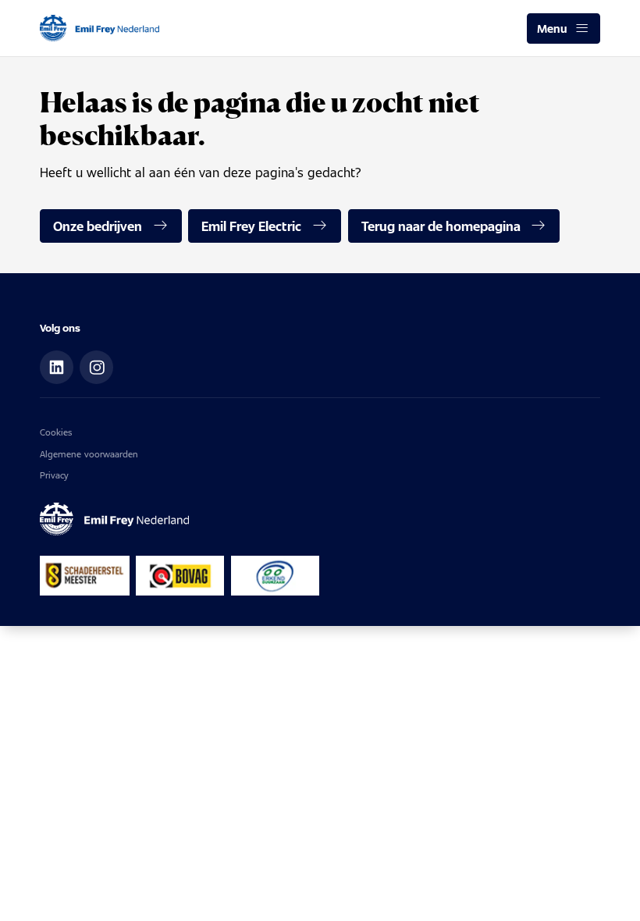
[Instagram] (96, 367)
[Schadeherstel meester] (84, 576)
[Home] (99, 28)
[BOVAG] (180, 576)
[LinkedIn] (56, 367)
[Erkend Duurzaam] (275, 576)
